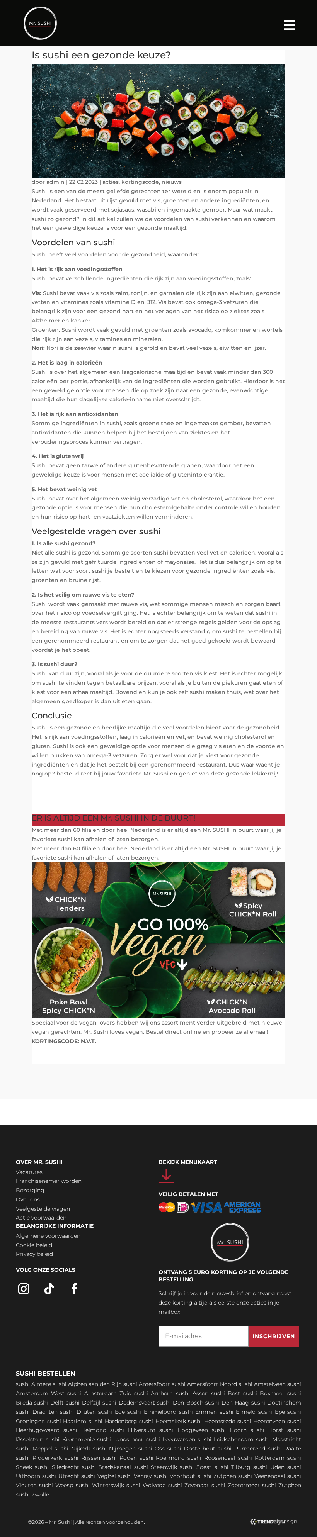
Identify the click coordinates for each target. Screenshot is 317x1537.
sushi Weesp (56, 1485)
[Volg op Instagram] (24, 1289)
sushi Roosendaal (211, 1457)
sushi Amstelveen (262, 1384)
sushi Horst (267, 1430)
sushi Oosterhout (191, 1448)
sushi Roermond (162, 1457)
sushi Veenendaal (261, 1476)
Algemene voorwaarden (48, 1235)
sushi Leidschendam (225, 1439)
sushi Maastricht (278, 1439)
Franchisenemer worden (49, 1180)
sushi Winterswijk (100, 1485)
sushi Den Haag (227, 1402)
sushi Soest (195, 1467)
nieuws (172, 181)
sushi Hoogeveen (183, 1430)
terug (50, 805)
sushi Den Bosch (180, 1402)
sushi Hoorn (229, 1430)
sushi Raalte (285, 1448)
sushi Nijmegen (114, 1448)
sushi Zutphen (217, 1476)
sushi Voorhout (174, 1476)
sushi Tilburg (233, 1467)
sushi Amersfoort (146, 1384)
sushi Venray (135, 1476)
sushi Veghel (98, 1476)
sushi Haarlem (67, 1421)
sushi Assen (192, 1393)
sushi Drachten (37, 1411)
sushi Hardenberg (113, 1421)
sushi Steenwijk (155, 1467)
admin (55, 181)
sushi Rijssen (82, 1457)
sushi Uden (268, 1467)
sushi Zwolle (32, 1494)
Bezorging (30, 1190)
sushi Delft (48, 1402)
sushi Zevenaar (188, 1485)
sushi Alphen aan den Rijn (87, 1384)
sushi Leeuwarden (170, 1439)
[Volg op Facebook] (74, 1289)
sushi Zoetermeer (235, 1485)
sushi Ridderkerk (39, 1457)
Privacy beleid (34, 1253)
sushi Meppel (34, 1448)
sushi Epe (271, 1411)
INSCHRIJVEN (273, 1336)
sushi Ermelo (238, 1411)
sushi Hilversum (132, 1430)
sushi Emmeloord (151, 1411)
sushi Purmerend (241, 1448)
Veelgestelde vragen (43, 1208)
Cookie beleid (34, 1245)
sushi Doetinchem (276, 1402)
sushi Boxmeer (264, 1393)
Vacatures (29, 1172)
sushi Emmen (198, 1411)
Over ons (28, 1199)
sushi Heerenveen (261, 1421)
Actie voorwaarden (41, 1217)
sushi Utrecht (60, 1476)
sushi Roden (120, 1457)
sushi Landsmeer (120, 1439)
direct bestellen (70, 787)
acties (110, 181)
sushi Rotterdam (261, 1457)
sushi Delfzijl (83, 1402)
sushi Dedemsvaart (128, 1402)
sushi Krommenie (70, 1439)
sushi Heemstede (211, 1421)
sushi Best (225, 1393)
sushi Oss (151, 1448)
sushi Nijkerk (72, 1448)
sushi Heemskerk (162, 1421)
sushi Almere (33, 1384)
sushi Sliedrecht (57, 1467)
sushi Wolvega (146, 1485)
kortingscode (140, 181)
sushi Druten (78, 1411)
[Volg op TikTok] (49, 1289)
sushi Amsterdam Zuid (99, 1393)
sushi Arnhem (153, 1393)
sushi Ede (111, 1411)
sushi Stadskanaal (106, 1467)
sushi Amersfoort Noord (204, 1384)
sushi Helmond (84, 1430)
